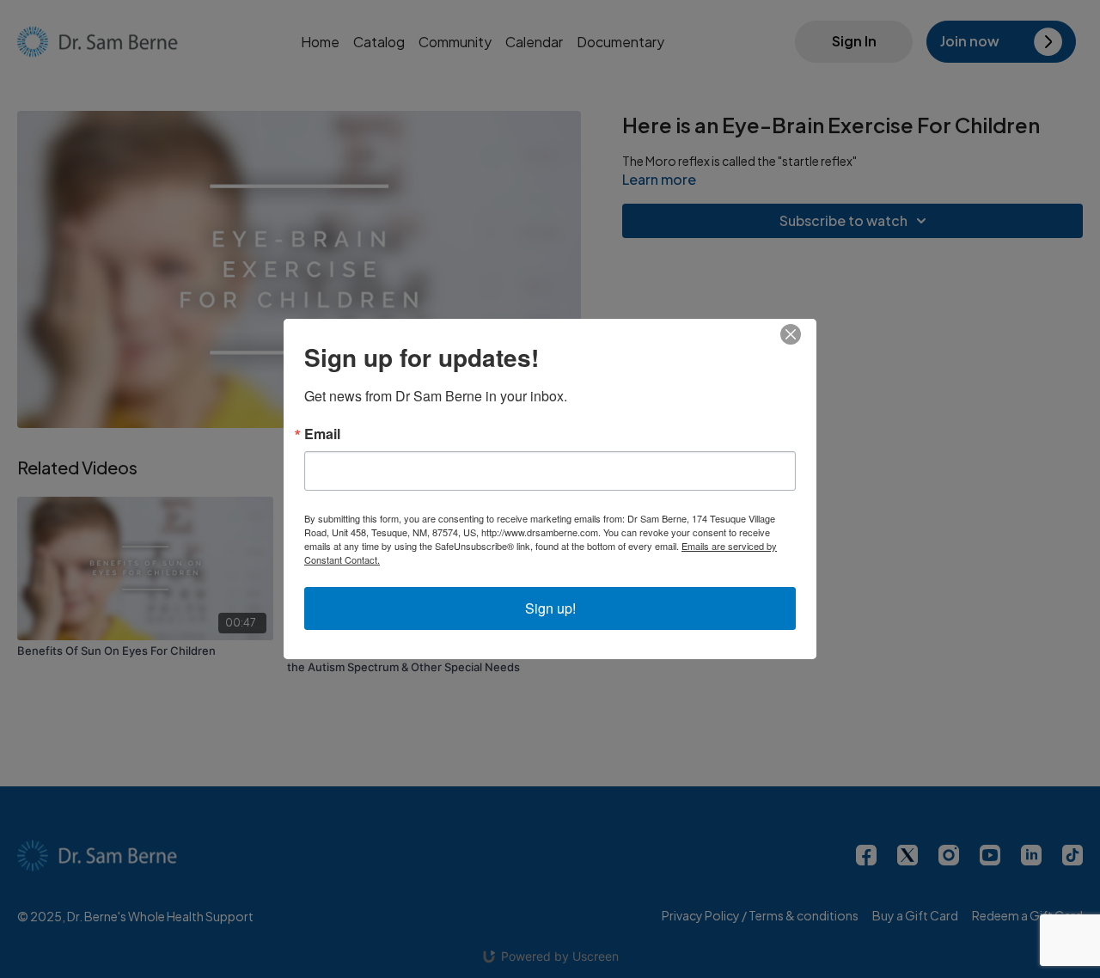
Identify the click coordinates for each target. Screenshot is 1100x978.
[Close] (801, 334)
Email (322, 434)
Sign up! (550, 608)
